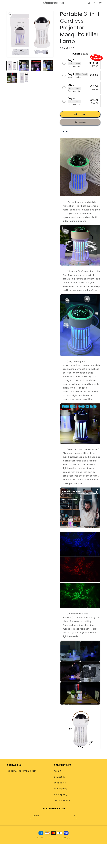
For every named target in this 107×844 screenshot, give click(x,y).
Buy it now (80, 122)
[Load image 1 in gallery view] (12, 65)
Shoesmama (49, 838)
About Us (58, 771)
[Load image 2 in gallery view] (24, 65)
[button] (5, 3)
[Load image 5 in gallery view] (12, 77)
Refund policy (60, 794)
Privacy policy (60, 788)
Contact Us (59, 777)
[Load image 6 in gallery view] (24, 77)
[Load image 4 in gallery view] (48, 65)
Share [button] (65, 131)
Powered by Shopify (62, 838)
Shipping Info (60, 783)
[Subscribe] (74, 816)
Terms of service (62, 800)
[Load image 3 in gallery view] (36, 65)
